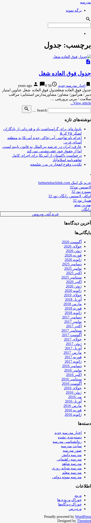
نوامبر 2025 (73, 268)
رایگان (86, 209)
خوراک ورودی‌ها (69, 500)
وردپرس (75, 509)
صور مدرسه (72, 450)
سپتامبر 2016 (71, 379)
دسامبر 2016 (72, 366)
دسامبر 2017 (72, 317)
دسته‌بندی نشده (70, 437)
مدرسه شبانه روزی (67, 468)
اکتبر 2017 (74, 326)
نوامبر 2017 (73, 322)
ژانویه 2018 (73, 313)
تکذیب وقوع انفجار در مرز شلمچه (56, 164)
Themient (84, 521)
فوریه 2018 (73, 308)
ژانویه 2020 (73, 291)
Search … (39, 110)
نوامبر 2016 (73, 370)
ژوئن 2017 (74, 344)
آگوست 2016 (72, 384)
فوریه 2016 (73, 410)
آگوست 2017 (72, 335)
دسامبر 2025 (72, 264)
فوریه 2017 (73, 357)
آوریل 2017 (73, 348)
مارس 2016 (72, 406)
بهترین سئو (82, 205)
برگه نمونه (74, 10)
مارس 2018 (72, 304)
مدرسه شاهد (72, 464)
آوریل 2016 (73, 401)
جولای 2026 (73, 246)
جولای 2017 (73, 339)
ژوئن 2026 (74, 251)
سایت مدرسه (71, 446)
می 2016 (75, 397)
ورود (78, 495)
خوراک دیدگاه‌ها (70, 504)
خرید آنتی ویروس (45, 214)
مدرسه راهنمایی (69, 459)
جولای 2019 (73, 295)
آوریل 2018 (73, 299)
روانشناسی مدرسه (67, 442)
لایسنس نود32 (80, 187)
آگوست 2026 (72, 242)
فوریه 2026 (73, 255)
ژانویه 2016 (73, 415)
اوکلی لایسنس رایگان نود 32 (69, 196)
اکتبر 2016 (74, 375)
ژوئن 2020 (74, 286)
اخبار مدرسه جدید (71, 86)
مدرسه (85, 2)
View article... (80, 103)
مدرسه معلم (72, 473)
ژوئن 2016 (74, 392)
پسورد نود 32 (81, 192)
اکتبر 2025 (74, 273)
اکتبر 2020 (74, 282)
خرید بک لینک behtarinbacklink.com (64, 183)
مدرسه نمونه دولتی (67, 477)
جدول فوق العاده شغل (65, 73)
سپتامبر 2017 (71, 330)
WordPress (83, 517)
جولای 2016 (73, 388)
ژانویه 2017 (73, 361)
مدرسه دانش (72, 455)
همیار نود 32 (82, 200)
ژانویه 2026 (73, 260)
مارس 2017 (72, 353)
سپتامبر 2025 (71, 277)
